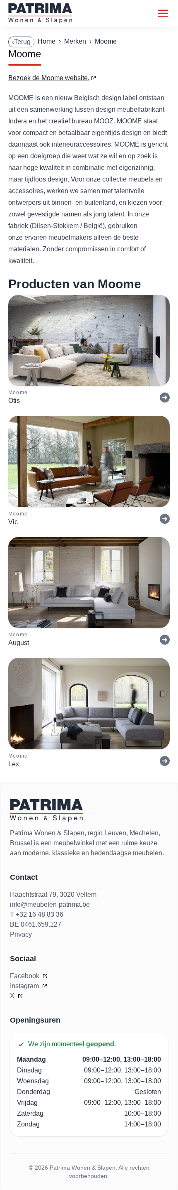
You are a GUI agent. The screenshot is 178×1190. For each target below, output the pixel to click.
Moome (106, 41)
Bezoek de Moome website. (48, 77)
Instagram (25, 985)
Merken (75, 41)
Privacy (21, 934)
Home (46, 41)
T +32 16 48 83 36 (36, 914)
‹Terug (21, 41)
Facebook (25, 975)
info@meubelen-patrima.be (50, 904)
